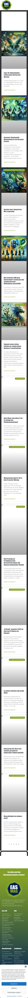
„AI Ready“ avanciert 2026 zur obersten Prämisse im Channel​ (13, 631)
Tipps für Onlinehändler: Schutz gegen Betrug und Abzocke (12, 75)
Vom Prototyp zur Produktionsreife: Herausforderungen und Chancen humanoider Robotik (14, 562)
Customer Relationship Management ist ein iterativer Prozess (14, 139)
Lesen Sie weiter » (10, 90)
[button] (25, 966)
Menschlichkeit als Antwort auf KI (13, 817)
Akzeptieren (14, 984)
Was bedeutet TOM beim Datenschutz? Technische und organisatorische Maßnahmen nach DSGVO (14, 281)
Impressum (19, 996)
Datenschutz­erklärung (12, 996)
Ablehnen (14, 988)
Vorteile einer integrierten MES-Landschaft (13, 210)
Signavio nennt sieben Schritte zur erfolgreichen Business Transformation (12, 346)
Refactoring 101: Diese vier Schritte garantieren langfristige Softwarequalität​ (13, 751)
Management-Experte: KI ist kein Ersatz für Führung (13, 479)
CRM (15, 911)
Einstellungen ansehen (14, 992)
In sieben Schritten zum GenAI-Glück (14, 692)
